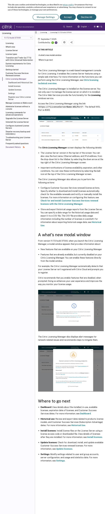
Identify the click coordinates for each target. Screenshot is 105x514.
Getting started (12, 70)
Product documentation (22, 27)
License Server (12, 50)
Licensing (10, 43)
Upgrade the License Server (17, 118)
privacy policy (68, 5)
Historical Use (78, 425)
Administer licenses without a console (18, 107)
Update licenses (14, 90)
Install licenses (14, 86)
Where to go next (46, 60)
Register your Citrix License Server (19, 98)
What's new (10, 47)
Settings (11, 93)
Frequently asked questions (17, 143)
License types (11, 54)
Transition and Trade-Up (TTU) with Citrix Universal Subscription (19, 59)
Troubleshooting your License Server (18, 138)
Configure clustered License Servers (17, 127)
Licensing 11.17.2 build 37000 (61, 32)
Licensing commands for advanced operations (16, 114)
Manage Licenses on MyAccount (19, 103)
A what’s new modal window (50, 55)
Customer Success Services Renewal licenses (17, 74)
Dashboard (85, 413)
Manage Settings (46, 17)
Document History (13, 147)
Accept (68, 17)
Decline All (86, 17)
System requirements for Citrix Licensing (18, 65)
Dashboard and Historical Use (20, 83)
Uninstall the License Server (17, 122)
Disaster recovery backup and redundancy (18, 133)
